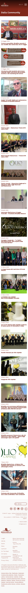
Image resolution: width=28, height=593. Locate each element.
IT (22, 4)
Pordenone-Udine (6, 584)
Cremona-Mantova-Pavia (13, 578)
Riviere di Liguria (20, 580)
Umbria (18, 584)
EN (20, 4)
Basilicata (15, 573)
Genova (23, 578)
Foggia (15, 575)
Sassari (3, 582)
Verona (13, 584)
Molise (13, 580)
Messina (3, 580)
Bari (10, 573)
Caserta (16, 576)
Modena (8, 580)
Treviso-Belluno (19, 582)
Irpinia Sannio (9, 576)
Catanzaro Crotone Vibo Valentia (12, 574)
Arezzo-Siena (5, 573)
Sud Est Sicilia (10, 582)
